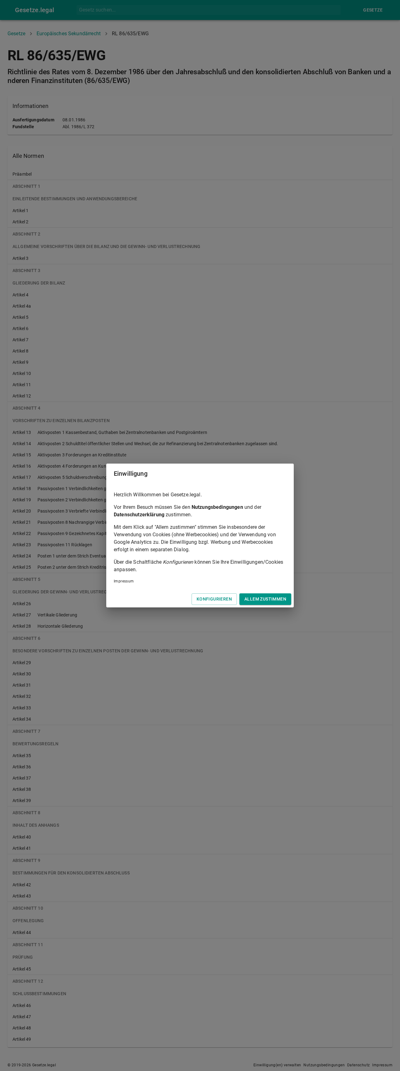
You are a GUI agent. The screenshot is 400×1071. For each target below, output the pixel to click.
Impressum (124, 581)
